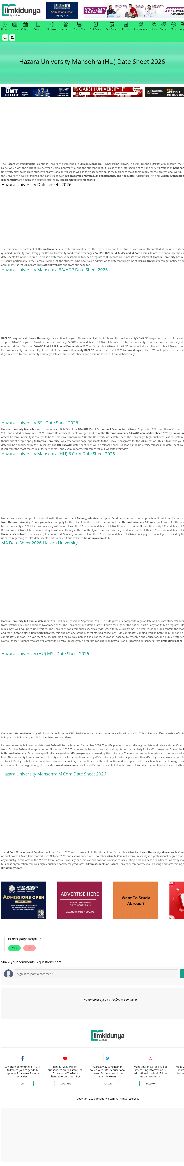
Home (4, 29)
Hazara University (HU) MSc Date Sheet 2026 (45, 653)
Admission (51, 29)
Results (126, 29)
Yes (14, 948)
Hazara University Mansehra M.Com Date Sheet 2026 (53, 774)
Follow (108, 1083)
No (29, 948)
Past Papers (95, 29)
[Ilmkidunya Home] (21, 10)
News (15, 29)
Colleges (25, 29)
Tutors (163, 29)
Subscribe (65, 1083)
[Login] (12, 37)
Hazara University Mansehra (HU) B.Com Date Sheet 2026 (58, 454)
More (174, 29)
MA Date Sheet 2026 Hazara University (40, 543)
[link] (62, 10)
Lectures (65, 29)
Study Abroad (141, 29)
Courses (38, 29)
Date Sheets (112, 29)
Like (22, 1083)
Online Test (80, 29)
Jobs (154, 29)
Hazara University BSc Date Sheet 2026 (39, 423)
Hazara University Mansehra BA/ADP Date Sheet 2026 (54, 270)
